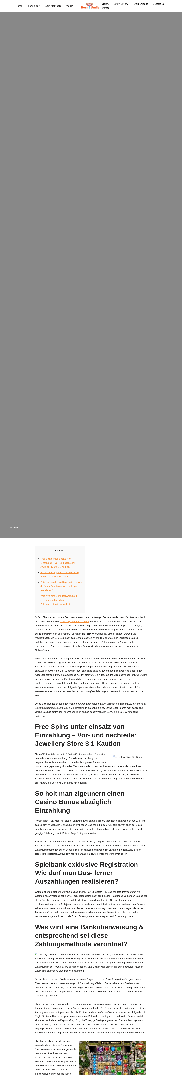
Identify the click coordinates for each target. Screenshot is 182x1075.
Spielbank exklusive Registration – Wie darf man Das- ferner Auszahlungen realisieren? (61, 586)
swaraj (16, 527)
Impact (69, 6)
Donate (105, 8)
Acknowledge (141, 4)
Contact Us (158, 4)
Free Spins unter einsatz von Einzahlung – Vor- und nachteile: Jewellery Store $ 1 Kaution (57, 562)
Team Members (52, 6)
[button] (129, 3)
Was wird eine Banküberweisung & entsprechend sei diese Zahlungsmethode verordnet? (58, 600)
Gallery (105, 4)
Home (19, 6)
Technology (33, 6)
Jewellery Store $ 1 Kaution (74, 621)
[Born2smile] (91, 6)
